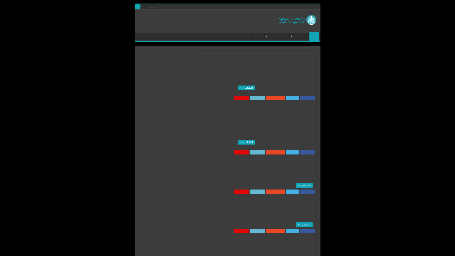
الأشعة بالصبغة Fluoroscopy (176, 203)
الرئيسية (314, 36)
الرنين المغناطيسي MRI (286, 116)
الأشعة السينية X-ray (179, 192)
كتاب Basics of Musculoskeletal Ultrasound (281, 205)
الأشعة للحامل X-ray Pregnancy (174, 208)
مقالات (256, 37)
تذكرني (163, 77)
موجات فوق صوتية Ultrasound (268, 170)
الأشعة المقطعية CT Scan (177, 197)
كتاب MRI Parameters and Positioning (285, 244)
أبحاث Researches (238, 37)
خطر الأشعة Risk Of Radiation (174, 236)
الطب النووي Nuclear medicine (174, 225)
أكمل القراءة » (246, 88)
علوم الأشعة (299, 37)
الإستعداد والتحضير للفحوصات (175, 214)
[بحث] (137, 6)
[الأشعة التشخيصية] (297, 19)
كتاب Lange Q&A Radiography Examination (280, 56)
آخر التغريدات (183, 158)
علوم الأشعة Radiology (286, 62)
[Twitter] (158, 7)
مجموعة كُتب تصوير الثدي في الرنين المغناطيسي (276, 111)
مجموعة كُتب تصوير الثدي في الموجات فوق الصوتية (274, 165)
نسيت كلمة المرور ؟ (180, 84)
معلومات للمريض (276, 37)
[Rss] (162, 7)
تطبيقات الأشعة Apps (213, 37)
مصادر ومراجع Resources (284, 7)
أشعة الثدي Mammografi (177, 186)
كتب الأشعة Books (187, 37)
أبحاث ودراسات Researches (176, 181)
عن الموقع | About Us (260, 7)
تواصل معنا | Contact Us (237, 7)
